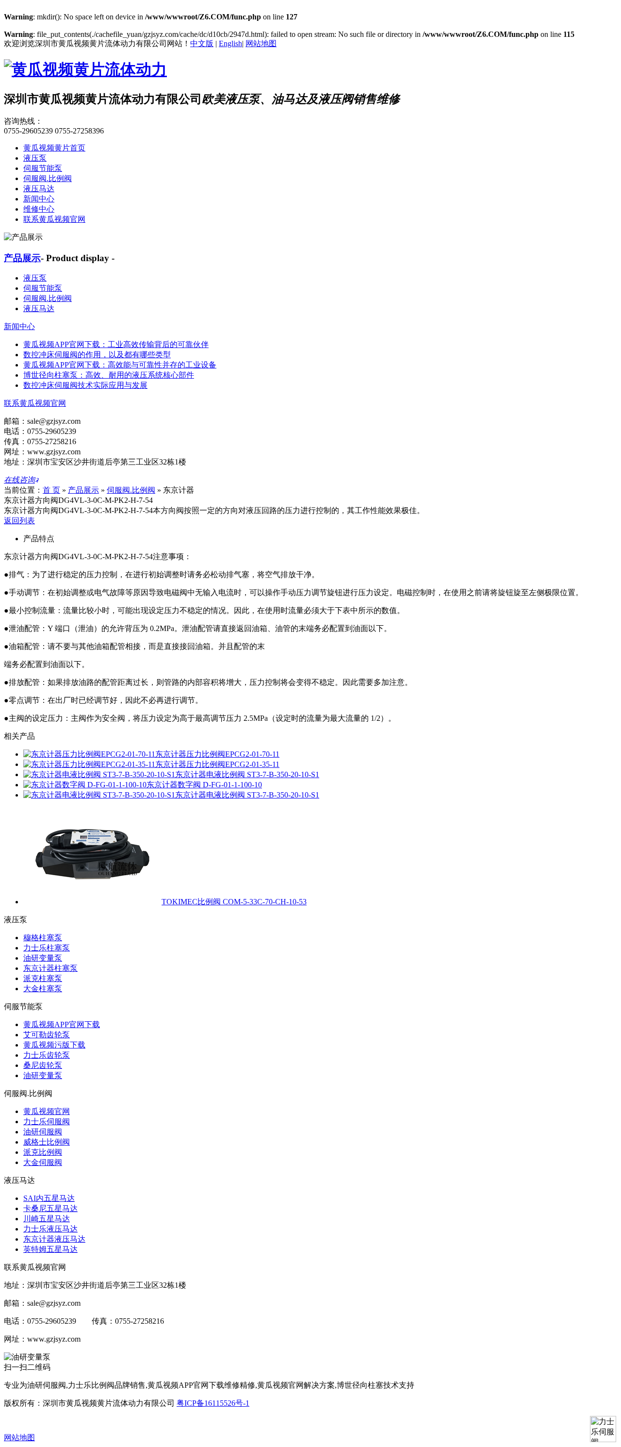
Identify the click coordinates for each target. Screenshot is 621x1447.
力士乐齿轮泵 (46, 1055)
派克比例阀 (42, 1152)
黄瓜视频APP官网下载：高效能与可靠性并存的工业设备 (119, 365)
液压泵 (35, 158)
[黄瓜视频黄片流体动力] (85, 69)
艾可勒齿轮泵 (46, 1035)
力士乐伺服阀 (46, 1121)
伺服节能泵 (42, 168)
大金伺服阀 (42, 1162)
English (230, 43)
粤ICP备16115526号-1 (213, 1403)
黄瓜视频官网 (46, 1111)
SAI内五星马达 (49, 1198)
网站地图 (261, 43)
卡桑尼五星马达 (50, 1208)
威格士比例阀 (46, 1142)
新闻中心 (38, 199)
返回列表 (19, 520)
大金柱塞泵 (42, 988)
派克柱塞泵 (42, 978)
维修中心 (38, 209)
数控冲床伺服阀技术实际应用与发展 (85, 385)
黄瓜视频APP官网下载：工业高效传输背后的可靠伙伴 (116, 344)
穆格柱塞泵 (42, 937)
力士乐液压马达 (50, 1229)
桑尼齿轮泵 (42, 1065)
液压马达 (38, 188)
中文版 (201, 43)
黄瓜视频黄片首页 (54, 148)
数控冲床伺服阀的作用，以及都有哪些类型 (97, 354)
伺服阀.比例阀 (47, 178)
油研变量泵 (42, 958)
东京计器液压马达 (54, 1239)
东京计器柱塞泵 (50, 968)
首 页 (51, 490)
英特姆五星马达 (50, 1249)
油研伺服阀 (42, 1132)
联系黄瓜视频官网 (54, 219)
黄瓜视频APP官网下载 (61, 1024)
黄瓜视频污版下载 (54, 1045)
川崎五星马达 (46, 1218)
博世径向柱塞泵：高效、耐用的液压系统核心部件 (108, 375)
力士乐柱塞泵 (46, 948)
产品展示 (22, 258)
